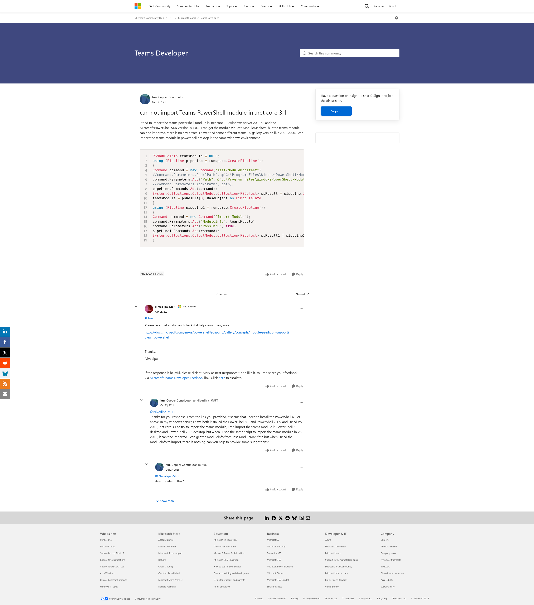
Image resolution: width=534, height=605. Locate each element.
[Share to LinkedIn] (267, 517)
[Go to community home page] (138, 6)
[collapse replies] (136, 306)
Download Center (167, 546)
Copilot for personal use (112, 566)
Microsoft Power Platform (280, 566)
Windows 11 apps (109, 586)
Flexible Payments (167, 586)
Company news (388, 553)
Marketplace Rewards (336, 579)
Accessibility (387, 579)
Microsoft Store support (170, 553)
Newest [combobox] (302, 294)
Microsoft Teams (187, 17)
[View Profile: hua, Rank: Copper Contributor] (145, 99)
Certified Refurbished (169, 573)
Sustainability (387, 586)
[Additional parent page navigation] (171, 18)
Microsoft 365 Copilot (278, 579)
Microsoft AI (273, 539)
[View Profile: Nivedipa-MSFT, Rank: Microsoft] (149, 309)
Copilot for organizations (112, 559)
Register (379, 6)
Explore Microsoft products (113, 579)
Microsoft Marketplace (336, 573)
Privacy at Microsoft (391, 559)
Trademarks (348, 598)
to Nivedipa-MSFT (205, 400)
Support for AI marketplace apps (341, 559)
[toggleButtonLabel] (396, 18)
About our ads (399, 598)
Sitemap (259, 598)
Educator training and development (231, 573)
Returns (162, 559)
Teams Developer (209, 17)
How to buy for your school (227, 566)
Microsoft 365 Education (226, 559)
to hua (202, 465)
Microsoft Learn (333, 553)
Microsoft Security (276, 546)
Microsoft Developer (335, 546)
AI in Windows (107, 573)
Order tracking (165, 566)
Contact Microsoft (277, 598)
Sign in (336, 111)
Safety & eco (365, 598)
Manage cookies (311, 598)
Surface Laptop (107, 546)
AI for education (222, 586)
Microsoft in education (225, 539)
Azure (328, 539)
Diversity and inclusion (392, 573)
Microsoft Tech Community (338, 566)
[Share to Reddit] (287, 517)
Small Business (274, 586)
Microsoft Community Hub (149, 17)
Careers (385, 539)
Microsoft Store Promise (170, 579)
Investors (385, 566)
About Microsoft (389, 546)
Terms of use (331, 598)
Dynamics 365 (274, 553)
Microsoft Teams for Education (229, 553)
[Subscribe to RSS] (301, 517)
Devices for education (225, 546)
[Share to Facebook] (274, 517)
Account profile (166, 539)
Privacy (294, 598)
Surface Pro (106, 539)
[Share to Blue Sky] (294, 517)
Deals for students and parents (229, 579)
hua (154, 97)
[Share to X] (280, 517)
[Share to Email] (308, 517)
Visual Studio (332, 586)
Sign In (393, 6)
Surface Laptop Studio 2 (112, 553)
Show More (167, 501)
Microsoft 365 (274, 559)
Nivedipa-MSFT (166, 307)
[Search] (366, 6)
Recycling (382, 598)
